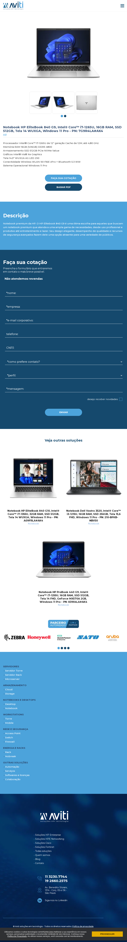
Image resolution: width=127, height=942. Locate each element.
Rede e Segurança (15, 729)
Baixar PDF (64, 187)
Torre (8, 718)
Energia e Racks (14, 747)
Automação (12, 766)
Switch (9, 737)
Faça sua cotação (63, 178)
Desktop (10, 704)
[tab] (62, 116)
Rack (8, 752)
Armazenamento (14, 685)
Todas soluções (43, 851)
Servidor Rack (13, 674)
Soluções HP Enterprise (48, 834)
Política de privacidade (83, 926)
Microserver (12, 679)
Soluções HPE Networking (49, 839)
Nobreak (10, 756)
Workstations (13, 714)
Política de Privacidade (17, 936)
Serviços (10, 770)
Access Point (12, 733)
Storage (10, 693)
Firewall (10, 741)
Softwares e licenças (17, 775)
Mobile (9, 722)
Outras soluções (15, 762)
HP (5, 134)
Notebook (11, 708)
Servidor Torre (14, 670)
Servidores (11, 666)
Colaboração (12, 779)
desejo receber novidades (102, 399)
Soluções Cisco (43, 843)
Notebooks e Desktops (19, 699)
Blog (37, 859)
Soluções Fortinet (44, 847)
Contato (39, 863)
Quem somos (42, 855)
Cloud (9, 689)
